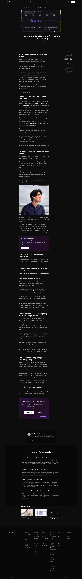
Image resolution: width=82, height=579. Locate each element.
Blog (25, 7)
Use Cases (41, 1)
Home (22, 7)
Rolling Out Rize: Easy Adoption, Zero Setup (69, 59)
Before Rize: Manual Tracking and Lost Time (69, 56)
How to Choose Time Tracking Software (53, 543)
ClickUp (43, 536)
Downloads (52, 570)
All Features (27, 549)
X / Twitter (36, 440)
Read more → (43, 416)
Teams (35, 1)
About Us (60, 534)
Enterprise (35, 553)
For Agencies (36, 534)
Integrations (27, 547)
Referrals (51, 561)
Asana (43, 534)
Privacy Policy (65, 577)
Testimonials (52, 559)
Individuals (29, 1)
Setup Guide (52, 566)
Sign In (67, 1)
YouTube (68, 538)
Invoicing (35, 545)
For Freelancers (36, 536)
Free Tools (52, 557)
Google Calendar (45, 538)
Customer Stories (53, 536)
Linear (43, 540)
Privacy (59, 543)
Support (59, 538)
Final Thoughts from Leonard (69, 72)
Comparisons (52, 540)
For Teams (35, 551)
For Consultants (36, 538)
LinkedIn (32, 440)
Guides (51, 564)
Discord (68, 534)
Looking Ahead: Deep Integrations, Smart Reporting (69, 68)
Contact (59, 536)
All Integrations (44, 545)
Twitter (68, 536)
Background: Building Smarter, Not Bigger (69, 54)
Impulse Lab (22, 59)
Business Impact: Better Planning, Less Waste (69, 62)
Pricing (47, 1)
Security (59, 545)
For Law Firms (36, 543)
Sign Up (72, 1)
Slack (43, 543)
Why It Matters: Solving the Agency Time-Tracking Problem (70, 64)
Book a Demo (60, 540)
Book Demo (52, 1)
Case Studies (28, 7)
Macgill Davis (34, 433)
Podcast (51, 563)
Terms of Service (70, 577)
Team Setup (52, 568)
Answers (51, 552)
